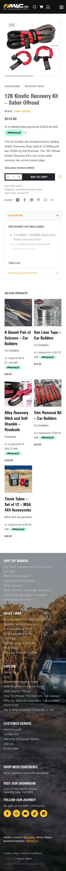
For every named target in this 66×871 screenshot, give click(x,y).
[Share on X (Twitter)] (17, 200)
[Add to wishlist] (59, 177)
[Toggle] (14, 262)
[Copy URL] (52, 200)
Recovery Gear (34, 86)
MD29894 (29, 837)
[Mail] (45, 200)
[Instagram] (16, 813)
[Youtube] (25, 813)
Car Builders (12, 350)
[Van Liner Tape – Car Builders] (47, 312)
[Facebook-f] (7, 813)
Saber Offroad (22, 111)
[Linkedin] (43, 813)
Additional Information (22, 273)
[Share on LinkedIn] (31, 200)
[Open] (61, 7)
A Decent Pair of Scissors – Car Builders (18, 338)
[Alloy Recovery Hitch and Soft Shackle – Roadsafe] (18, 393)
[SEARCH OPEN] (34, 7)
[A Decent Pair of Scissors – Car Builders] (18, 312)
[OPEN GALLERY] (31, 45)
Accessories (12, 86)
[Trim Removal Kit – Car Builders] (47, 393)
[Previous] (11, 45)
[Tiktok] (34, 813)
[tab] (33, 215)
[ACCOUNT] (48, 7)
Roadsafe (10, 436)
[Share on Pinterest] (38, 200)
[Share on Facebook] (24, 200)
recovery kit (22, 192)
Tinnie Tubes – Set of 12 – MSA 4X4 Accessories (18, 504)
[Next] (54, 45)
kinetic (13, 192)
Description (15, 215)
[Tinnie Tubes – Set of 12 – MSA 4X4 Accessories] (18, 479)
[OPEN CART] (41, 7)
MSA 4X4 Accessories (18, 517)
